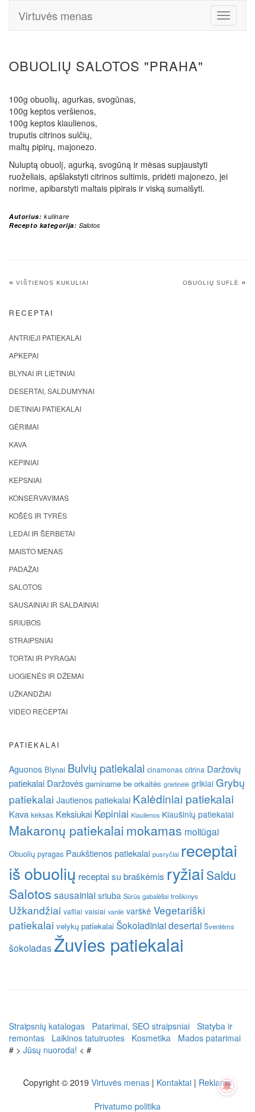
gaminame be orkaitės (123, 783)
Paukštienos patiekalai (108, 853)
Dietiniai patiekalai (45, 409)
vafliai (72, 911)
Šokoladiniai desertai (159, 925)
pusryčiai (165, 854)
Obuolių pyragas (36, 853)
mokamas (154, 830)
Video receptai (38, 711)
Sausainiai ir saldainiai (53, 604)
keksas (42, 814)
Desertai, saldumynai (51, 391)
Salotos (89, 225)
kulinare (56, 216)
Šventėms (219, 926)
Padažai (24, 569)
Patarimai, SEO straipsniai (141, 1026)
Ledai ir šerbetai (42, 533)
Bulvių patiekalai (106, 768)
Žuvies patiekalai (119, 944)
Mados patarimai (209, 1038)
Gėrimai (24, 426)
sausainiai (74, 894)
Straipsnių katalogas (47, 1026)
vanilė (116, 911)
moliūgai (201, 831)
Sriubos (25, 622)
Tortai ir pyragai (42, 658)
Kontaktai (174, 1082)
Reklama (215, 1082)
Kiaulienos (145, 815)
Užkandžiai (30, 693)
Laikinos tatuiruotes (88, 1038)
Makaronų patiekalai (66, 830)
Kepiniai (24, 462)
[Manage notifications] (227, 1085)
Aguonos (25, 769)
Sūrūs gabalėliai (145, 896)
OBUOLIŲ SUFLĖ (211, 282)
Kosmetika (151, 1038)
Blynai (54, 769)
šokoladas (30, 947)
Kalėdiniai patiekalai (183, 798)
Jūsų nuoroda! (50, 1050)
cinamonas (165, 769)
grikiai (202, 783)
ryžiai (185, 873)
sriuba (109, 895)
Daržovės (65, 783)
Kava (18, 444)
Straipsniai (31, 640)
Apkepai (24, 355)
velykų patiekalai (85, 926)
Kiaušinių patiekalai (198, 814)
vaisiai (95, 911)
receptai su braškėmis (121, 875)
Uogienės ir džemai (46, 676)
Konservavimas (39, 498)
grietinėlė (176, 784)
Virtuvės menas (55, 15)
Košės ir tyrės (38, 515)
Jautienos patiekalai (93, 800)
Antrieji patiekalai (45, 337)
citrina (195, 769)
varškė (138, 911)
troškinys (184, 896)
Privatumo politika (127, 1106)
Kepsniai (25, 480)
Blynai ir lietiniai (42, 373)
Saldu (221, 875)
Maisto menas (36, 551)
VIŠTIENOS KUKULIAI (52, 282)
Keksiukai (74, 814)
